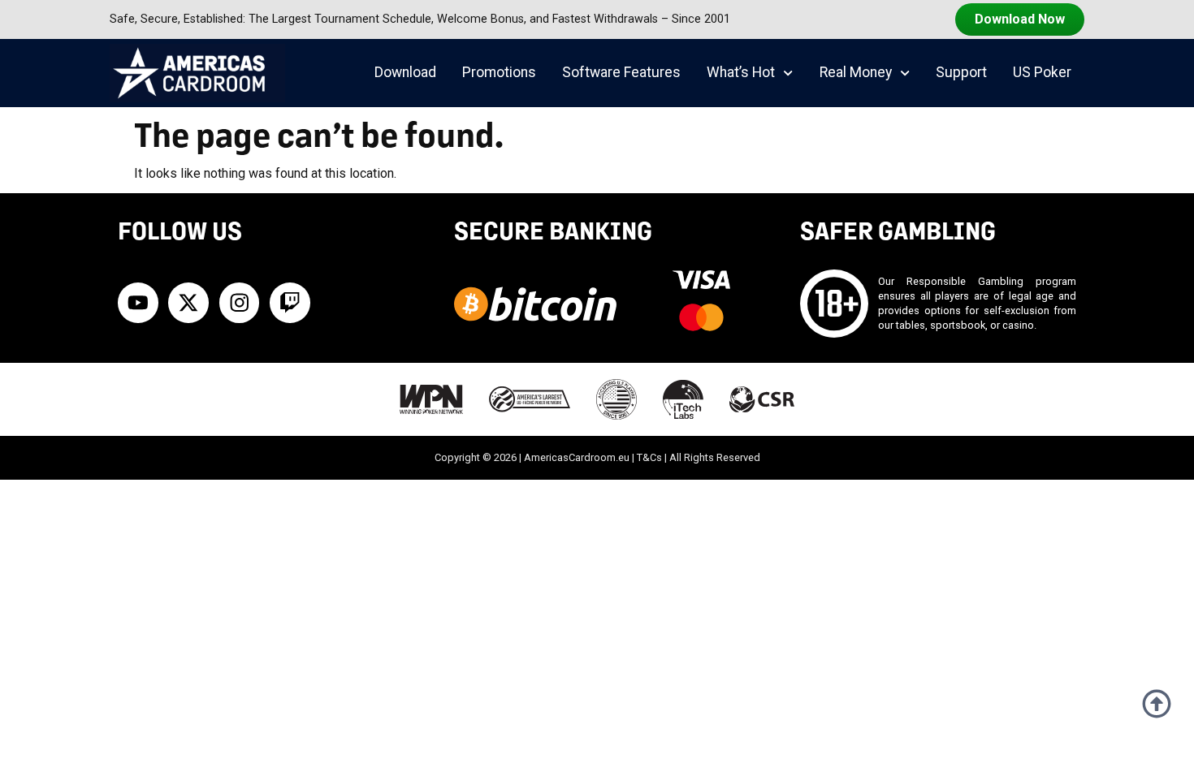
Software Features (621, 72)
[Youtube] (138, 302)
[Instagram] (239, 302)
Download (405, 72)
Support (961, 72)
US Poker (1042, 72)
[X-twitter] (188, 302)
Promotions (499, 72)
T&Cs (649, 457)
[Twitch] (290, 302)
